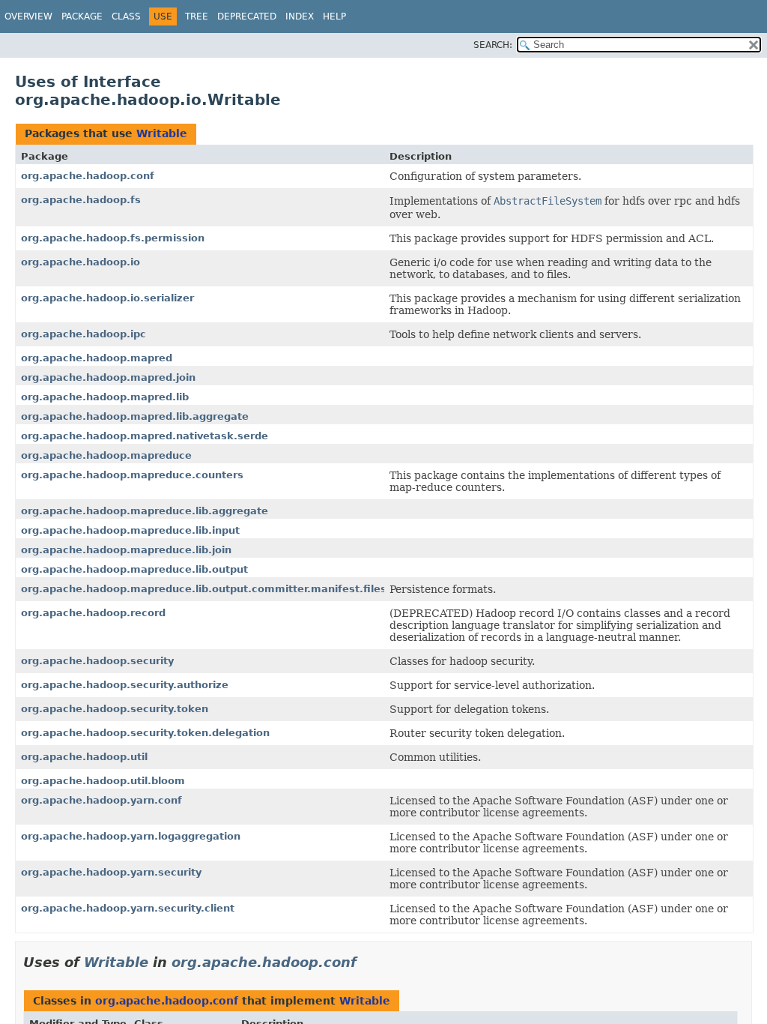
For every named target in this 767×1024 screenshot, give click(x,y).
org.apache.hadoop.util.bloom (103, 780)
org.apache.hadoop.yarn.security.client (127, 908)
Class (126, 16)
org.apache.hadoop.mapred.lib (105, 397)
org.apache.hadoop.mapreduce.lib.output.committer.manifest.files (203, 588)
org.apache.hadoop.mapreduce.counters (132, 475)
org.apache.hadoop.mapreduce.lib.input (130, 530)
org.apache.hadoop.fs (81, 199)
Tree (196, 16)
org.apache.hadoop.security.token (114, 708)
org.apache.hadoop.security (97, 660)
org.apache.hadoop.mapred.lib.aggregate (135, 416)
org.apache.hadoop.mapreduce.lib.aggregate (144, 510)
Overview (28, 16)
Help (334, 16)
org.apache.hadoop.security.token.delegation (145, 732)
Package (82, 16)
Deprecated (246, 16)
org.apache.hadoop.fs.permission (112, 238)
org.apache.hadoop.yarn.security (111, 872)
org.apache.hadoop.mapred (96, 358)
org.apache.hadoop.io (80, 262)
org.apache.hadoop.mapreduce (106, 455)
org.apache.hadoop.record (93, 612)
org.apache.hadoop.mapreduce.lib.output (134, 569)
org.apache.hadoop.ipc (83, 334)
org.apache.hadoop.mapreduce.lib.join (126, 549)
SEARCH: (492, 45)
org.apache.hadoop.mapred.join (108, 377)
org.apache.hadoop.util (84, 756)
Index (299, 16)
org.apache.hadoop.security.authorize (124, 684)
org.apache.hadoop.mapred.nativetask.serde (144, 436)
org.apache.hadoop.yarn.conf (101, 800)
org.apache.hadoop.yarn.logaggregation (130, 836)
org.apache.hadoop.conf (87, 175)
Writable (161, 133)
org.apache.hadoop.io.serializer (107, 298)
